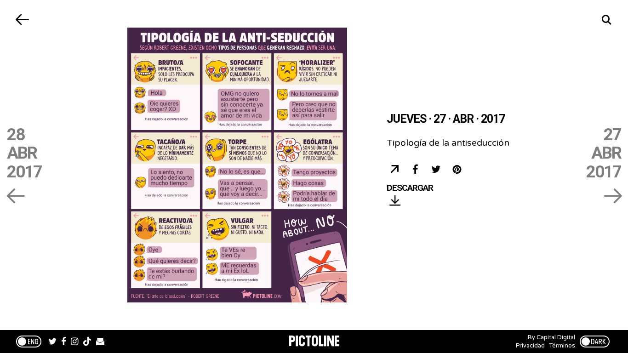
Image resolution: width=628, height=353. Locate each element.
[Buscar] (606, 19)
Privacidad (530, 345)
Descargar (410, 188)
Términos (562, 345)
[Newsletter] (100, 342)
